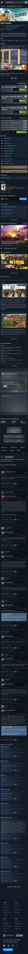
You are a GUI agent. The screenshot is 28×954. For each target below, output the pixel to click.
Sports (17, 40)
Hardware (17, 910)
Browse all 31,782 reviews (14, 886)
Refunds (5, 931)
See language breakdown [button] (3, 421)
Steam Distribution (7, 912)
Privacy (4, 921)
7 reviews (12, 493)
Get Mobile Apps (8, 949)
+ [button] (25, 40)
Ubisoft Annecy (9, 25)
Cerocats (6, 654)
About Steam (6, 905)
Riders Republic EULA (6, 171)
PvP (22, 40)
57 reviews (6, 468)
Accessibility (6, 923)
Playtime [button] (12, 450)
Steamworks (6, 910)
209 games (6, 707)
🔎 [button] (26, 255)
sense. (5, 600)
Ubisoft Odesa (15, 26)
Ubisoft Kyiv (24, 25)
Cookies (4, 928)
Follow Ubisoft (8, 382)
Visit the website (5, 213)
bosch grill (6, 578)
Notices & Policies (7, 926)
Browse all (23, 118)
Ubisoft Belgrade (17, 25)
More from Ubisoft (11, 374)
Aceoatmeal (7, 551)
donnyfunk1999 (8, 527)
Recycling (17, 912)
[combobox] (15, 2)
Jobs (16, 907)
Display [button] (18, 450)
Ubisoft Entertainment (11, 28)
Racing (3, 40)
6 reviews (6, 633)
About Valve (17, 905)
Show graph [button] (22, 452)
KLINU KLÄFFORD (8, 491)
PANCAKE (6, 631)
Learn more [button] (23, 199)
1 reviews (6, 529)
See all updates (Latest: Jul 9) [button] (10, 248)
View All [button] (24, 223)
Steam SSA (5, 907)
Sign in (2, 73)
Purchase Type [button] (13, 447)
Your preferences (23, 421)
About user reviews (14, 421)
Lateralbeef (7, 679)
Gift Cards (5, 915)
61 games (6, 655)
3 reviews (12, 655)
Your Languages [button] (8, 456)
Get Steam (17, 921)
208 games (6, 493)
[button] (3, 6)
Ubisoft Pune (8, 26)
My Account (17, 928)
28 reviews (13, 707)
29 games (6, 602)
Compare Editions (22, 83)
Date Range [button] (4, 450)
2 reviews (12, 602)
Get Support (17, 926)
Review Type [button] (4, 447)
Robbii (6, 705)
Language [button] (22, 447)
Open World (10, 40)
